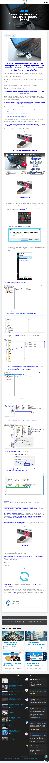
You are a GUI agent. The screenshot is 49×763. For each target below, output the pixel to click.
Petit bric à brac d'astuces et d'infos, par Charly (12, 664)
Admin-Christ (13, 22)
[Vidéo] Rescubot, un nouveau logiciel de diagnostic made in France (38, 691)
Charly (33, 633)
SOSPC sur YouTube (7, 758)
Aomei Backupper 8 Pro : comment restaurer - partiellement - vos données (38, 681)
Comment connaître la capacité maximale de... (10, 643)
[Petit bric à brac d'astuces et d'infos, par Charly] (13, 656)
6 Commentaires (27, 22)
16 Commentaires (13, 668)
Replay (27, 11)
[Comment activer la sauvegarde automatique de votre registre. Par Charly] (36, 635)
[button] (46, 761)
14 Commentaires (37, 648)
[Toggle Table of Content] (12, 35)
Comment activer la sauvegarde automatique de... (36, 643)
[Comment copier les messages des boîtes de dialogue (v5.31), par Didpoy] (36, 656)
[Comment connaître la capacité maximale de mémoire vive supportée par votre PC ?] (13, 635)
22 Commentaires (13, 646)
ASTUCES (22, 11)
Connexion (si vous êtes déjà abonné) (10, 618)
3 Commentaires (37, 668)
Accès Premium (6, 653)
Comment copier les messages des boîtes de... (35, 664)
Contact (16, 758)
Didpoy (40, 653)
